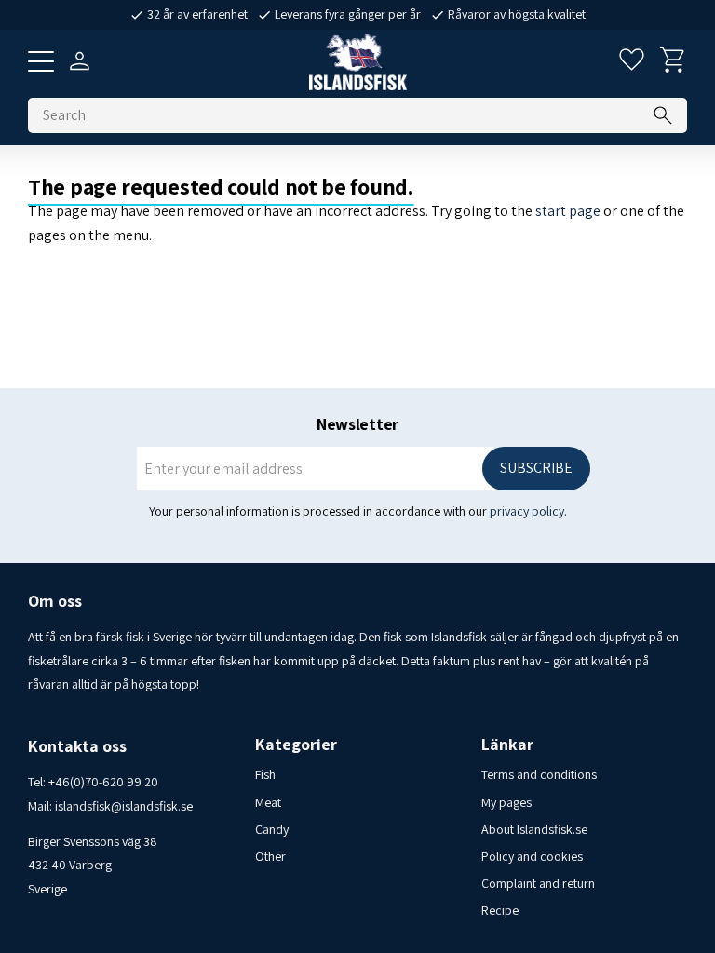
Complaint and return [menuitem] (538, 883)
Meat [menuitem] (268, 802)
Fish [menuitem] (265, 774)
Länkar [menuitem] (507, 744)
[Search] (663, 115)
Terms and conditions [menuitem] (539, 774)
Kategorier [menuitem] (296, 744)
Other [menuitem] (270, 856)
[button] (41, 61)
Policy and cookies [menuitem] (532, 856)
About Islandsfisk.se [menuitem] (534, 829)
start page (567, 211)
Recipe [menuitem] (500, 910)
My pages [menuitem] (506, 802)
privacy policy (527, 511)
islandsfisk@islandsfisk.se (124, 806)
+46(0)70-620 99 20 (103, 781)
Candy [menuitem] (272, 829)
